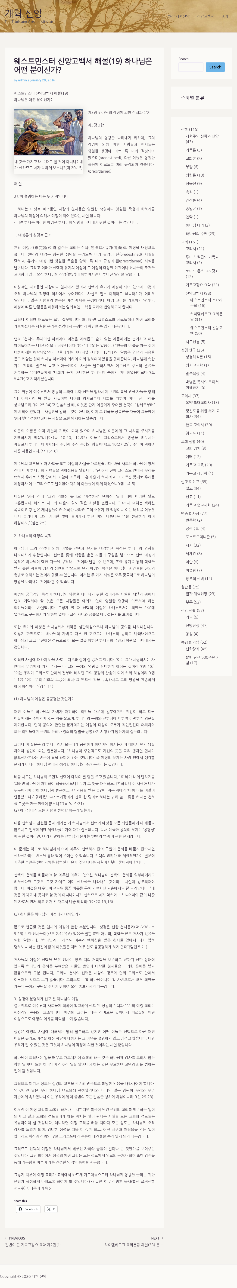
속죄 (189, 192)
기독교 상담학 (196, 473)
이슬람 (191, 570)
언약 (189, 217)
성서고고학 (194, 365)
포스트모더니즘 (198, 537)
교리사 (191, 249)
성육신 (191, 183)
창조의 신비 (195, 579)
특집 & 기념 (190, 642)
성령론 (191, 175)
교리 (184, 242)
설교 (189, 488)
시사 (189, 545)
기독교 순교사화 (198, 505)
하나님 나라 (195, 225)
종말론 (191, 208)
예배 (189, 456)
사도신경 (193, 342)
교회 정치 (193, 448)
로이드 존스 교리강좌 (202, 271)
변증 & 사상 (190, 513)
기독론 (191, 150)
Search (183, 59)
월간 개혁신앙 (179, 16)
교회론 (191, 158)
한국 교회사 (195, 425)
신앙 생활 (188, 610)
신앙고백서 (205, 16)
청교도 (191, 433)
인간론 (191, 200)
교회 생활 (188, 441)
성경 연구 (188, 350)
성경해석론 (194, 357)
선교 (189, 497)
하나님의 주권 (196, 234)
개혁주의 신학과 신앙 (202, 136)
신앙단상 (193, 625)
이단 (189, 562)
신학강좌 (193, 649)
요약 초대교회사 (198, 402)
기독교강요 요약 (198, 285)
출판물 (186, 587)
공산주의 (193, 528)
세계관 (191, 553)
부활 (189, 167)
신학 (184, 129)
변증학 (191, 520)
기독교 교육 (195, 465)
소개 (225, 16)
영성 (189, 634)
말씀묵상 (193, 373)
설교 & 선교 (190, 482)
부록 (189, 602)
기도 (189, 617)
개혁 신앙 (23, 13)
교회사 (186, 396)
